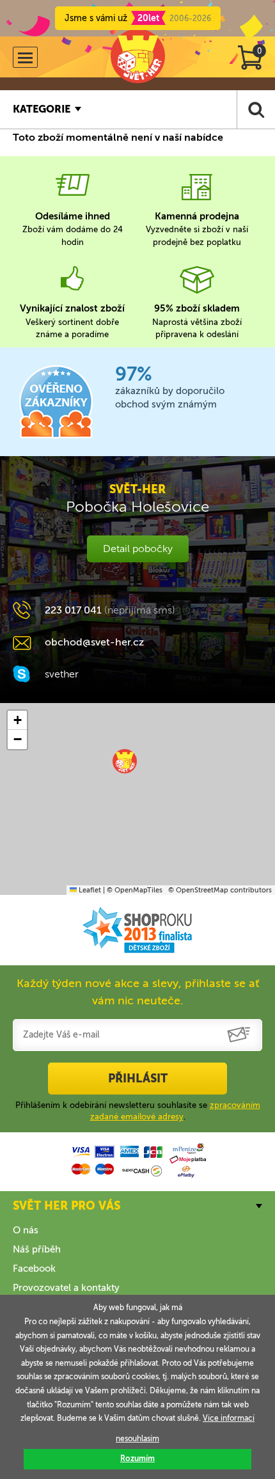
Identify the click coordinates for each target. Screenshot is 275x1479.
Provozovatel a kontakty (66, 1287)
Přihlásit (138, 1079)
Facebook (34, 1268)
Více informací (229, 1418)
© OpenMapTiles (134, 890)
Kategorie (41, 109)
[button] (125, 761)
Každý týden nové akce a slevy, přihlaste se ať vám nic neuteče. (138, 992)
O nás (25, 1230)
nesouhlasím (137, 1438)
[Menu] (25, 57)
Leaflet (89, 890)
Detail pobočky (138, 548)
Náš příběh (37, 1249)
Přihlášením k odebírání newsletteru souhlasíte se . (137, 1110)
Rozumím (137, 1458)
